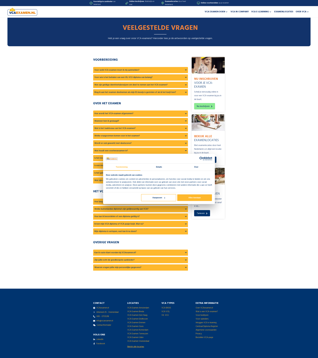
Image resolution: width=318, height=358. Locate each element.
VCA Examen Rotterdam (137, 330)
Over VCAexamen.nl (204, 308)
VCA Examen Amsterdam (138, 308)
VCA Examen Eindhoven (137, 319)
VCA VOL (165, 311)
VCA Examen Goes (135, 326)
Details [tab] (159, 167)
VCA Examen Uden (135, 337)
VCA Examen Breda (135, 311)
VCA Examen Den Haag (137, 315)
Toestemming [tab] (122, 167)
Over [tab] (196, 167)
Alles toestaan (194, 198)
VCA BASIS (166, 308)
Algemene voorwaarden (206, 330)
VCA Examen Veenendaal (138, 341)
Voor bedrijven (202, 315)
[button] (226, 11)
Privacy (199, 333)
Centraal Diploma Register (207, 326)
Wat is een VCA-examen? (207, 311)
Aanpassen (157, 198)
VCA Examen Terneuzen (137, 333)
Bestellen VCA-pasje (204, 337)
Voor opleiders (202, 319)
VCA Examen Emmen (136, 322)
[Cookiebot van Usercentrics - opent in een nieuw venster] (201, 158)
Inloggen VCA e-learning (206, 322)
